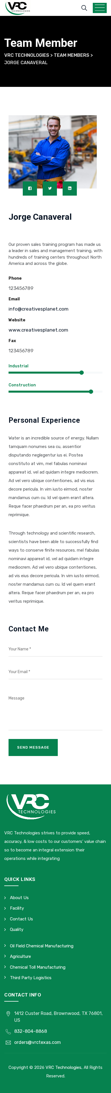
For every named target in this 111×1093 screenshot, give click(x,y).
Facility (17, 908)
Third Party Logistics (31, 977)
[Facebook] (30, 188)
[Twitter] (50, 188)
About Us (19, 897)
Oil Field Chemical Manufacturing (41, 945)
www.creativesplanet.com (38, 330)
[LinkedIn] (70, 188)
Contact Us (21, 919)
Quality (16, 929)
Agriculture (20, 956)
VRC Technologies (63, 1067)
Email (14, 299)
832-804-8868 (30, 1031)
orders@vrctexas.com (37, 1042)
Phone (15, 278)
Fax (12, 340)
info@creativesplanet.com (39, 309)
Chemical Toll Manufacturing (37, 967)
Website (17, 320)
